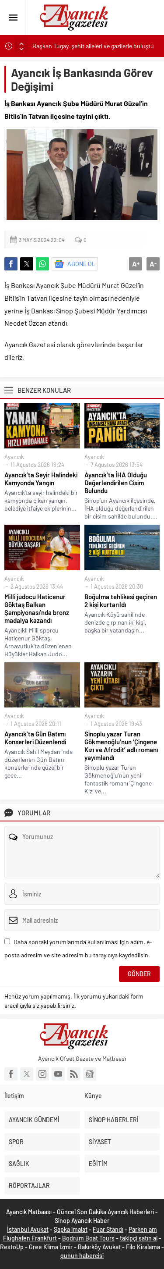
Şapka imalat (70, 1229)
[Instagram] (42, 1074)
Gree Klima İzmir (51, 1247)
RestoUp (12, 1247)
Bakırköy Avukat (99, 1247)
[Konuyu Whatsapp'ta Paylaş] (42, 263)
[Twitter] (26, 1074)
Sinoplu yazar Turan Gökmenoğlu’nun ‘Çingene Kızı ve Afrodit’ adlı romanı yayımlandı (121, 745)
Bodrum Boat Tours (88, 1238)
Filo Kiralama (143, 1247)
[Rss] (73, 1074)
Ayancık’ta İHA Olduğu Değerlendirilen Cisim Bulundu (115, 482)
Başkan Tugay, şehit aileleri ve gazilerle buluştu (93, 46)
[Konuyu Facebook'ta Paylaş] (10, 263)
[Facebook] (10, 1074)
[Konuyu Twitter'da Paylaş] (26, 263)
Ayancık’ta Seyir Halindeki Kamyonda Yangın (40, 479)
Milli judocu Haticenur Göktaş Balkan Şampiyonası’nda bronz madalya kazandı (36, 608)
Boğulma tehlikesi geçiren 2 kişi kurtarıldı (120, 600)
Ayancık (14, 456)
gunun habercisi (82, 1255)
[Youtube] (58, 1074)
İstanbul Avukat (28, 1229)
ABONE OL (81, 263)
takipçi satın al (138, 1238)
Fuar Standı (108, 1229)
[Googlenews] (89, 1074)
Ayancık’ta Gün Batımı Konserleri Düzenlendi (35, 738)
